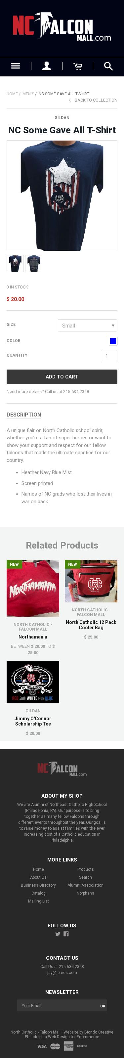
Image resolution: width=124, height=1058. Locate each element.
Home (12, 94)
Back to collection (96, 100)
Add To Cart (62, 377)
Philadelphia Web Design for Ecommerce (62, 1037)
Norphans (85, 893)
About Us (38, 877)
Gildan (62, 117)
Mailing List (38, 901)
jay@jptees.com (62, 972)
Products (85, 869)
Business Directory (38, 885)
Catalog (38, 893)
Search (85, 877)
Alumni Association (85, 885)
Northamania (33, 636)
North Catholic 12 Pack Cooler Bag (91, 625)
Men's (28, 94)
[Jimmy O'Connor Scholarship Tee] (33, 682)
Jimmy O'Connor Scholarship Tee (33, 721)
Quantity (17, 355)
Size (11, 324)
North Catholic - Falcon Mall (33, 627)
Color (14, 340)
